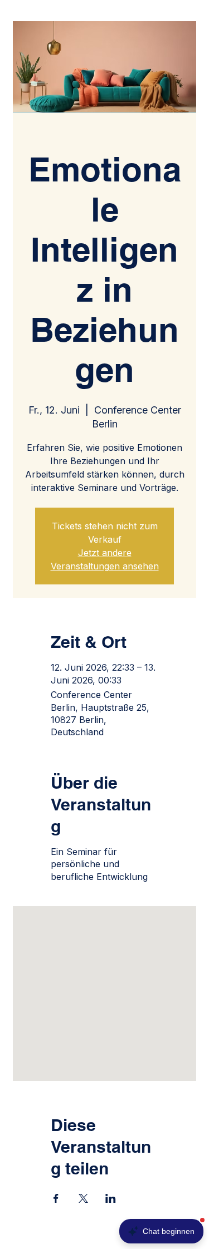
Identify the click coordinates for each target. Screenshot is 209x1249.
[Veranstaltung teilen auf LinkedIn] (110, 1198)
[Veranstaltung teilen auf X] (83, 1198)
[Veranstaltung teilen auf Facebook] (56, 1198)
